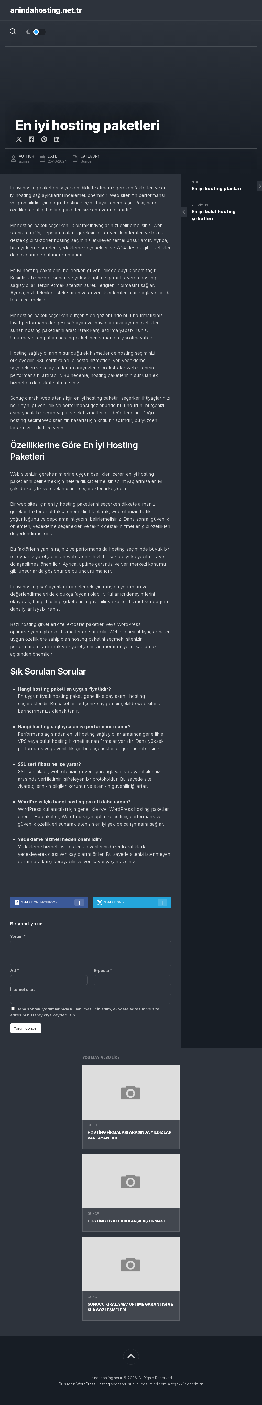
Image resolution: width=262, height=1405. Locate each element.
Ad (14, 970)
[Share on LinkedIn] (56, 139)
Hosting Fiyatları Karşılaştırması (126, 1221)
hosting (30, 187)
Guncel (94, 1125)
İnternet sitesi (23, 989)
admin (24, 161)
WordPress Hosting (93, 1383)
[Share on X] (20, 139)
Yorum (18, 936)
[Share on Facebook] (31, 139)
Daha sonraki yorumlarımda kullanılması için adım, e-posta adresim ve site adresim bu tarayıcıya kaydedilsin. (84, 1012)
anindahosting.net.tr (46, 10)
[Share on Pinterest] (44, 139)
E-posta (103, 970)
